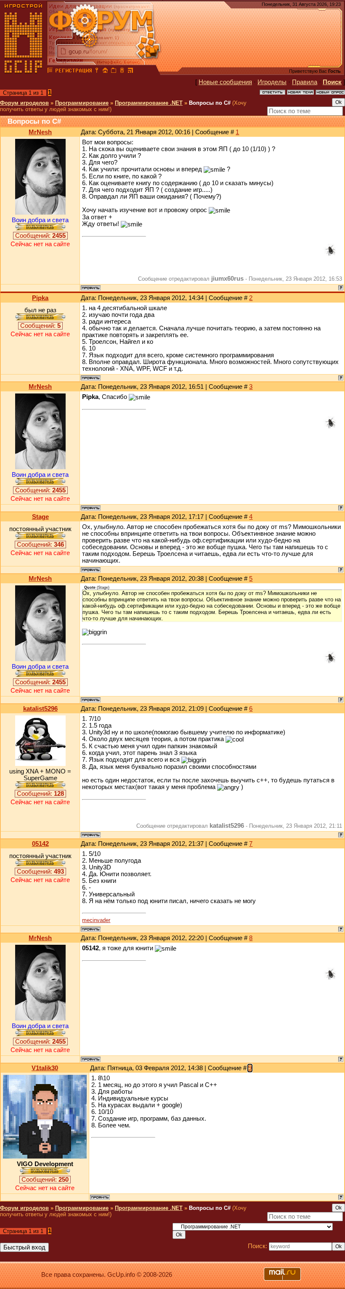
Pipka (40, 298)
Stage (40, 516)
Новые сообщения (225, 82)
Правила (304, 82)
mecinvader (96, 920)
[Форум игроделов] (50, 71)
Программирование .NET (149, 103)
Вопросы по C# (210, 103)
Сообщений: (40, 235)
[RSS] (130, 71)
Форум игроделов (24, 103)
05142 (40, 843)
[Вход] (97, 71)
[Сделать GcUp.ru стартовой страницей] (105, 71)
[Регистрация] (73, 71)
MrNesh (40, 132)
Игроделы (272, 82)
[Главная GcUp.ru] (23, 71)
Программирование (82, 103)
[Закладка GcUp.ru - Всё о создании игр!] (113, 71)
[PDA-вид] (122, 71)
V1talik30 (45, 1068)
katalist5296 (40, 708)
